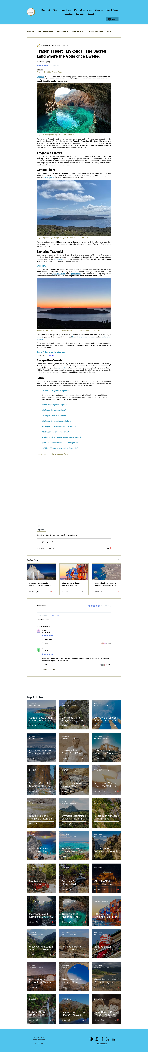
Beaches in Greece (45, 31)
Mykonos (41, 530)
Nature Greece (72, 535)
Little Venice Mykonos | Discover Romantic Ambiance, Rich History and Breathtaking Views (73, 584)
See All (119, 560)
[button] (74, 390)
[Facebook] (102, 1039)
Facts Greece (62, 31)
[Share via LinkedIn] (48, 542)
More (109, 31)
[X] (108, 1039)
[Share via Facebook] (38, 542)
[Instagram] (97, 1039)
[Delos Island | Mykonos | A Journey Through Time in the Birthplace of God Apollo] (106, 572)
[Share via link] (52, 542)
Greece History (78, 31)
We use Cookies (102, 1044)
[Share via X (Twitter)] (43, 542)
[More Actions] (110, 631)
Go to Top (39, 1043)
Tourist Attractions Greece (46, 535)
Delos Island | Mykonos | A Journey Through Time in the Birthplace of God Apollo (106, 584)
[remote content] (74, 355)
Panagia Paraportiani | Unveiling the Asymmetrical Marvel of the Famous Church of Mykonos (40, 584)
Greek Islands (60, 535)
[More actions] (110, 45)
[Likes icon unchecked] (43, 643)
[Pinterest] (91, 1039)
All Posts (30, 31)
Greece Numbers (95, 31)
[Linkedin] (113, 1039)
